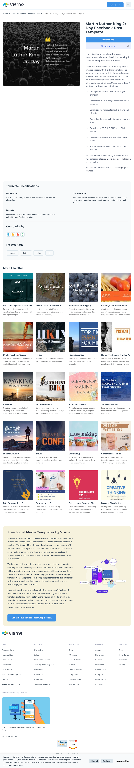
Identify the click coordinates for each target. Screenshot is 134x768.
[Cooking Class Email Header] (116, 287)
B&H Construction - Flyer (15, 503)
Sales (36, 655)
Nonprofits (38, 670)
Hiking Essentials (76, 355)
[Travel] (50, 436)
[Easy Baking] (83, 436)
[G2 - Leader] (73, 741)
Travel (39, 453)
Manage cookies (122, 761)
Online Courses (75, 670)
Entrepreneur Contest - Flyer (82, 503)
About (97, 650)
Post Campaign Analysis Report (17, 305)
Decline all (106, 761)
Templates (73, 675)
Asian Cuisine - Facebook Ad (49, 305)
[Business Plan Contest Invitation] (116, 485)
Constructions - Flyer (111, 453)
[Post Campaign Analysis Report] (18, 287)
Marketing (38, 650)
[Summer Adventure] (18, 436)
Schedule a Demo (42, 684)
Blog (71, 650)
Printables (6, 665)
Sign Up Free (115, 5)
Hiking (39, 355)
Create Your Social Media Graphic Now (32, 617)
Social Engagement (110, 404)
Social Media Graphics (11, 675)
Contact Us (123, 660)
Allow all (94, 761)
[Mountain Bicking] (50, 386)
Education (38, 675)
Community (100, 679)
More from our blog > (10, 736)
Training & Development (44, 665)
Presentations (8, 650)
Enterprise (38, 679)
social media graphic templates (115, 158)
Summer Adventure (12, 453)
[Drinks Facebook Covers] (18, 337)
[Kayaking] (18, 386)
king (39, 253)
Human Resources (42, 660)
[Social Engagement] (116, 386)
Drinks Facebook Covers (14, 355)
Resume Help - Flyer (45, 503)
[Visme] (13, 5)
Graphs (5, 679)
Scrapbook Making (77, 404)
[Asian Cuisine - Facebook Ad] (50, 287)
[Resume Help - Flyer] (50, 485)
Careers (98, 660)
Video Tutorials (75, 660)
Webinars (73, 655)
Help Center (124, 655)
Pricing (122, 665)
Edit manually (108, 39)
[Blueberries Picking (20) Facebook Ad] (83, 287)
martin (12, 253)
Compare (99, 675)
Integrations (74, 684)
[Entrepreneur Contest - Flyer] (83, 485)
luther (26, 253)
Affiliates (99, 684)
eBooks (72, 665)
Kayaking (7, 404)
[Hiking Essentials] (83, 337)
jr (49, 253)
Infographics (7, 655)
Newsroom (100, 655)
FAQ (121, 650)
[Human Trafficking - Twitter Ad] (116, 337)
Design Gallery (75, 679)
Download (99, 665)
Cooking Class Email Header (114, 305)
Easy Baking (74, 453)
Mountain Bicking (44, 404)
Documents (7, 670)
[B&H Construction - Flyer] (18, 485)
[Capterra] (63, 741)
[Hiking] (50, 337)
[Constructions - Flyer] (116, 436)
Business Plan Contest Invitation (111, 503)
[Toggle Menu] (128, 4)
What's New (100, 670)
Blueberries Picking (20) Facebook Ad (80, 305)
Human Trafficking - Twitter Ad (115, 355)
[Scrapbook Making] (83, 386)
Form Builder (7, 660)
